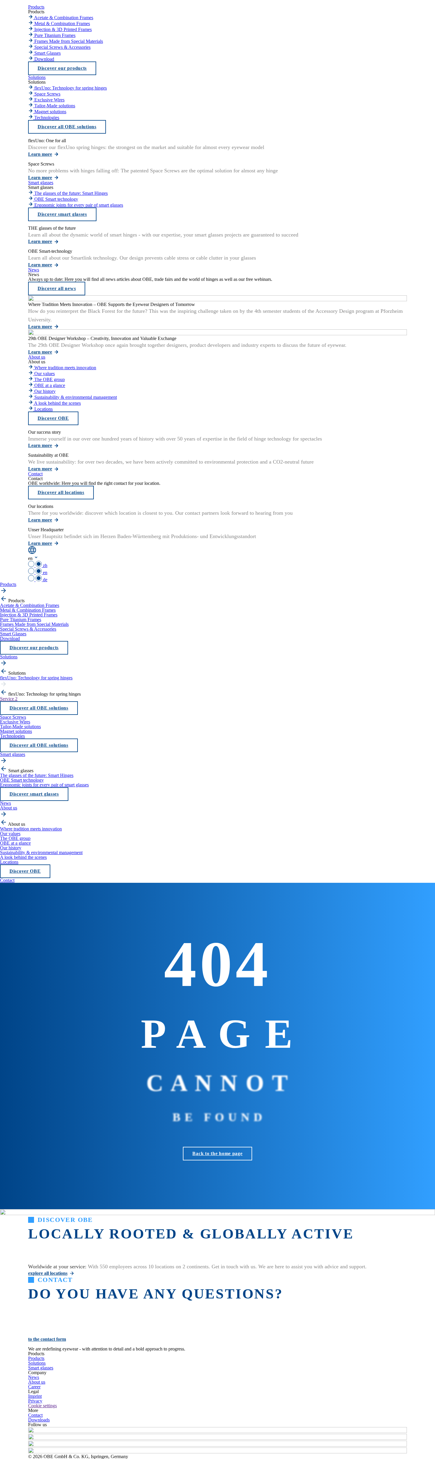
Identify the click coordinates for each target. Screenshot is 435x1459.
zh (44, 565)
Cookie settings (42, 1405)
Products (36, 1358)
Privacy (35, 1400)
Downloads (39, 1419)
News (33, 1377)
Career (34, 1386)
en (44, 572)
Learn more (40, 154)
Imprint (35, 1396)
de (44, 579)
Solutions (37, 1363)
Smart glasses (40, 1367)
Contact (35, 1415)
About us (36, 1381)
